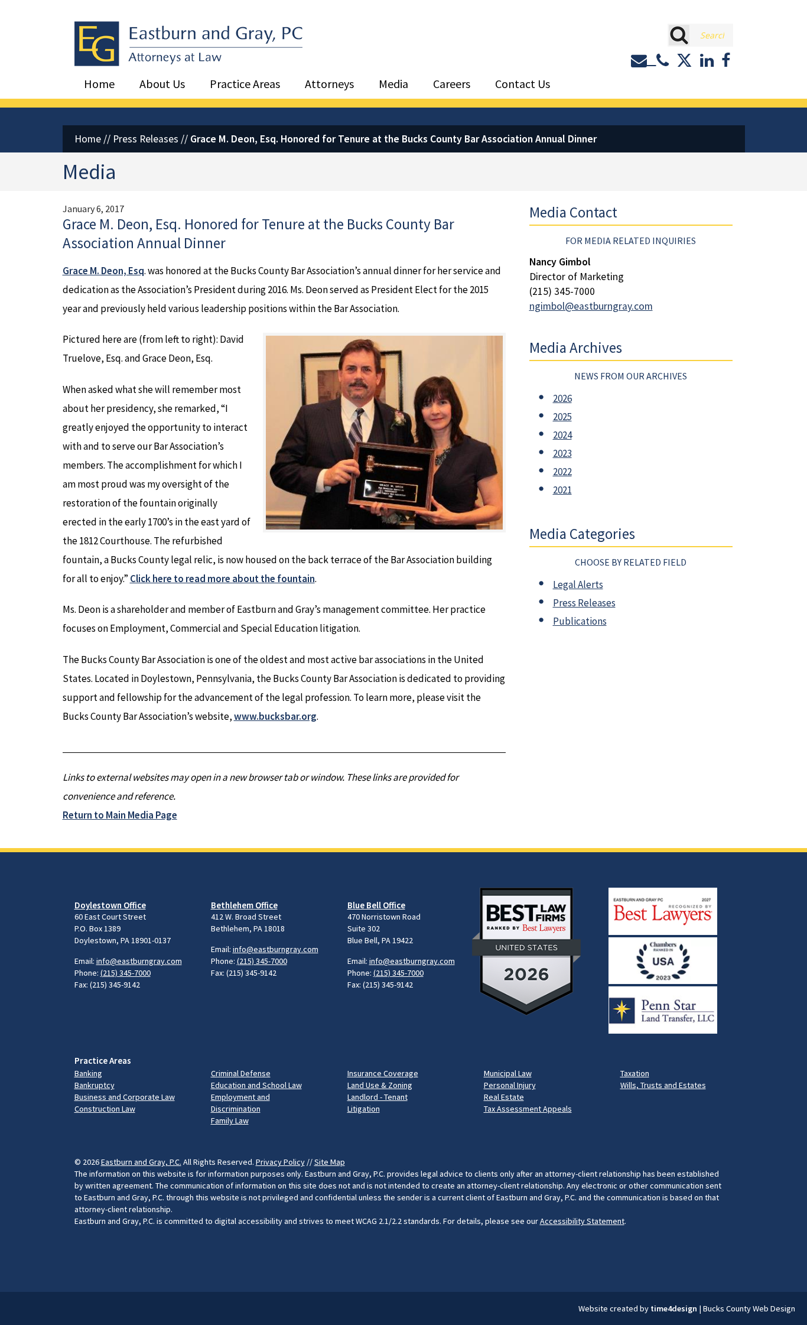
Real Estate (504, 1097)
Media (393, 83)
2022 (562, 471)
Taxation (634, 1073)
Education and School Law (256, 1085)
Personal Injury (510, 1085)
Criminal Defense (241, 1073)
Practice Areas (245, 83)
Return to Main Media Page (120, 814)
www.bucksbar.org (275, 716)
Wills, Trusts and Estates (663, 1085)
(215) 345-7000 (125, 972)
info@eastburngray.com (139, 961)
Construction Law (104, 1108)
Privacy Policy (280, 1162)
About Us (162, 83)
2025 (562, 416)
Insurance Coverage (382, 1073)
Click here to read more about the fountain (222, 578)
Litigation (363, 1108)
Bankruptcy (94, 1085)
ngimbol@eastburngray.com (591, 306)
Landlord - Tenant (377, 1097)
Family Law (230, 1120)
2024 (562, 434)
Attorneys (329, 83)
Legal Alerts (578, 584)
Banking (88, 1073)
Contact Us (522, 83)
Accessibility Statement (582, 1221)
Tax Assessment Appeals (528, 1108)
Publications (580, 621)
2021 (562, 489)
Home (99, 83)
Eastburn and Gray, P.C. (141, 1162)
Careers (451, 83)
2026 (562, 398)
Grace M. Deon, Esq (103, 270)
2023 (562, 453)
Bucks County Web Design (749, 1308)
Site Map (329, 1162)
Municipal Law (508, 1073)
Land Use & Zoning (379, 1085)
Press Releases (145, 138)
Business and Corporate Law (124, 1097)
